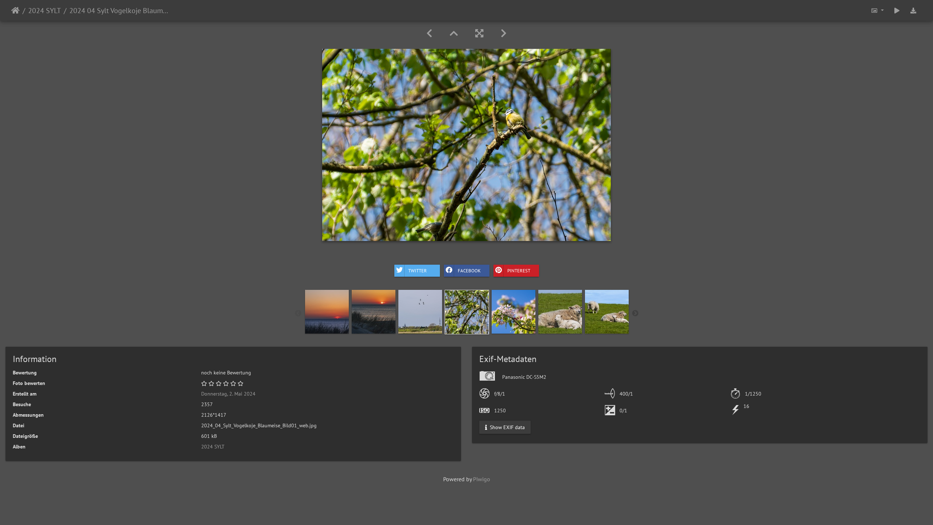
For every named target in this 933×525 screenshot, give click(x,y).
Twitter (417, 270)
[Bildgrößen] (877, 10)
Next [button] (635, 313)
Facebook (469, 270)
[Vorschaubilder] (453, 33)
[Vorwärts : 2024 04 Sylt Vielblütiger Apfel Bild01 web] (503, 33)
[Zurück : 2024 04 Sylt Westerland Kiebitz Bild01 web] (429, 33)
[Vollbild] (479, 33)
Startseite (15, 10)
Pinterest (518, 270)
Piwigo (481, 479)
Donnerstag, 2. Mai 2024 (228, 393)
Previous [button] (298, 313)
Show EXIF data (506, 427)
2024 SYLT (44, 10)
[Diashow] (897, 10)
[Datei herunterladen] (913, 10)
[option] (327, 312)
